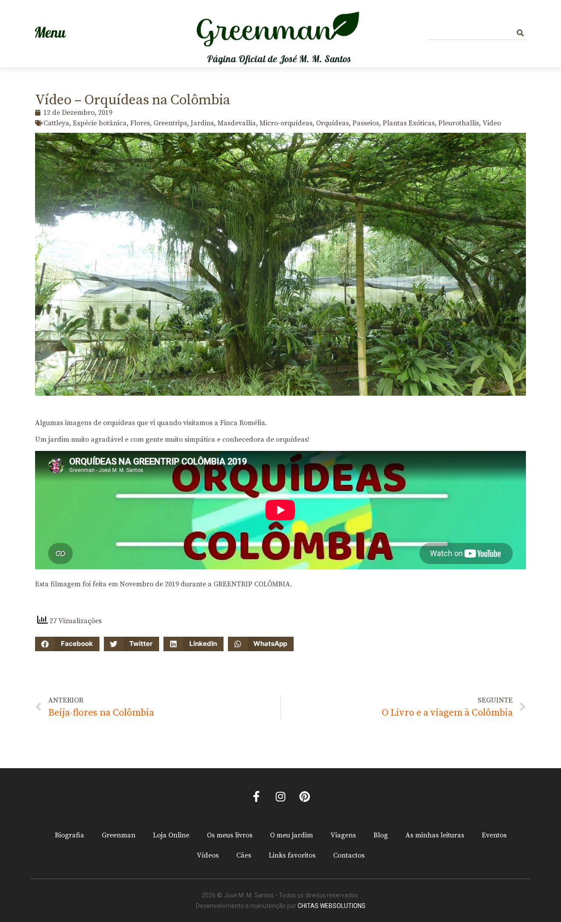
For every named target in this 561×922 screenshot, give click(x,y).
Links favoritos (292, 855)
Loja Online (171, 835)
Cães (243, 855)
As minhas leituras (434, 835)
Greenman (118, 835)
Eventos (494, 835)
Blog (380, 835)
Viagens (343, 835)
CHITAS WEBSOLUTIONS (332, 905)
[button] (67, 644)
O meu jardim (291, 835)
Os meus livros (229, 835)
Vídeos (208, 855)
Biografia (69, 835)
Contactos (349, 855)
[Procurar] (520, 33)
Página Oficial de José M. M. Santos (279, 59)
